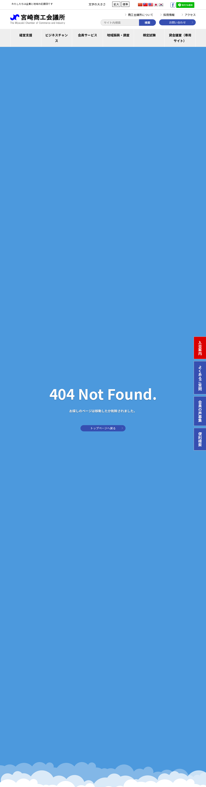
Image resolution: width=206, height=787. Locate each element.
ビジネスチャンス (56, 38)
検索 (147, 23)
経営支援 (25, 35)
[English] (150, 5)
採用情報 (169, 14)
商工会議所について (140, 14)
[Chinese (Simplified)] (140, 5)
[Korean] (161, 5)
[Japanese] (155, 5)
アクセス (190, 14)
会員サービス (87, 35)
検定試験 (149, 35)
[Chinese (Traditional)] (145, 5)
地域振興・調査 (118, 35)
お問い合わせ (177, 22)
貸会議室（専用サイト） (180, 38)
